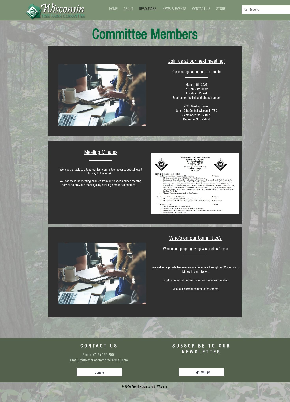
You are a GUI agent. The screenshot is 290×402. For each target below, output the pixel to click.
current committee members (201, 289)
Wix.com (162, 387)
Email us (177, 98)
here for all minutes (123, 185)
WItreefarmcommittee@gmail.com (104, 360)
